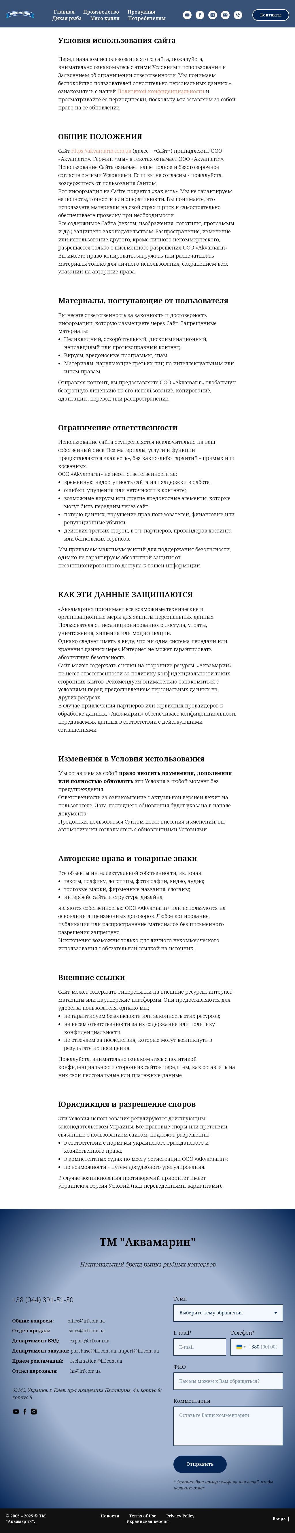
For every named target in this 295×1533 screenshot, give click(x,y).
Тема (180, 1298)
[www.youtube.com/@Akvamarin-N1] (187, 15)
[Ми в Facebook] (25, 1411)
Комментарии (191, 1400)
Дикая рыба (67, 18)
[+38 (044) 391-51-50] (238, 15)
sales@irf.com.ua (87, 1330)
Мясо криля (105, 18)
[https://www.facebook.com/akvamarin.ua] (200, 15)
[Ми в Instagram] (33, 1411)
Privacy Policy (180, 1516)
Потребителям (147, 18)
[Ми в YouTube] (16, 1411)
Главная (64, 12)
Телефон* (242, 1332)
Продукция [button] (141, 12)
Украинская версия (147, 1521)
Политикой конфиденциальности (160, 91)
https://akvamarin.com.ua (101, 150)
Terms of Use (142, 1516)
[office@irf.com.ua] (225, 15)
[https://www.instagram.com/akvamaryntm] (212, 15)
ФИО (179, 1366)
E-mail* (182, 1332)
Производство (101, 12)
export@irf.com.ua (89, 1341)
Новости (110, 1516)
